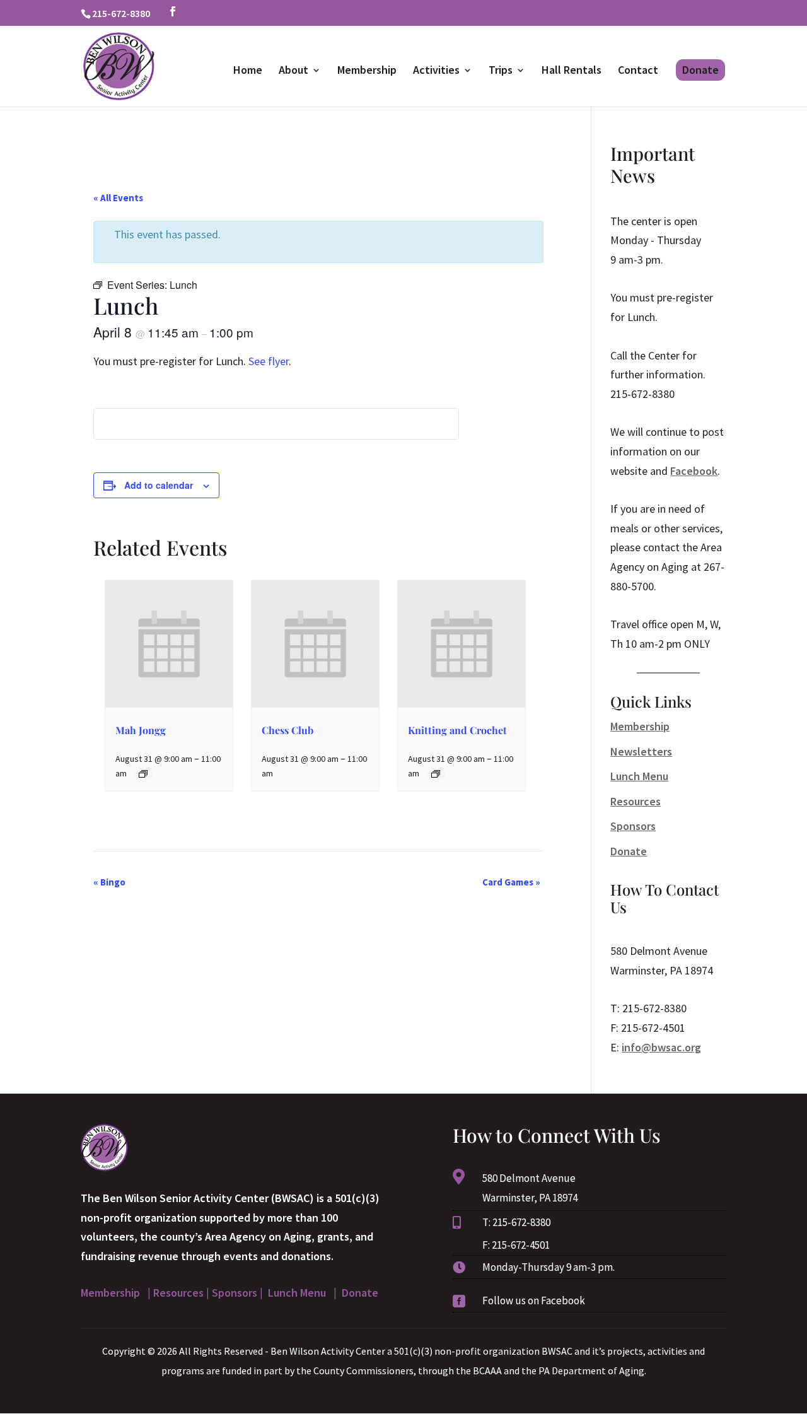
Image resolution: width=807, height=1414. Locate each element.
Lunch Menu (639, 776)
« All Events (118, 198)
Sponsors (633, 826)
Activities (436, 71)
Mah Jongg (140, 730)
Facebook (693, 471)
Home (247, 71)
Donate (700, 69)
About (293, 71)
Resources (635, 801)
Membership (367, 71)
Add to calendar (158, 485)
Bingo (109, 882)
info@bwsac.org (661, 1047)
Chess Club (287, 730)
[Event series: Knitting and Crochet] (435, 774)
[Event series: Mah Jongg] (143, 774)
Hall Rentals (571, 71)
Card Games (511, 882)
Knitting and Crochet (457, 730)
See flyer (268, 361)
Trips (501, 71)
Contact (638, 71)
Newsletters (641, 751)
